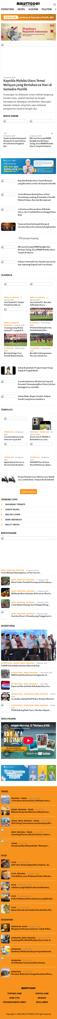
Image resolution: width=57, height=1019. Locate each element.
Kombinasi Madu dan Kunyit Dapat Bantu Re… (31, 951)
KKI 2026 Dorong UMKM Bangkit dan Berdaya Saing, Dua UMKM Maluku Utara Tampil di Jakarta (41, 142)
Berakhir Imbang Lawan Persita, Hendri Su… (40, 354)
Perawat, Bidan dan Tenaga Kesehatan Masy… (32, 974)
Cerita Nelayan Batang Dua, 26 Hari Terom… (21, 573)
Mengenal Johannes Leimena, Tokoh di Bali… (31, 929)
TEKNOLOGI (9, 432)
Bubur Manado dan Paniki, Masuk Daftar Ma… (32, 910)
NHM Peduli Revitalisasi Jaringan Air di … (30, 675)
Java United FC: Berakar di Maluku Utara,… (40, 303)
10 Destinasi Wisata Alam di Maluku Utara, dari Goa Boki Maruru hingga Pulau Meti (37, 212)
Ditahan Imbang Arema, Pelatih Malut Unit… (41, 329)
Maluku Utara (12, 514)
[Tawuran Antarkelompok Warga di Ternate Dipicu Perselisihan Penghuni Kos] (15, 126)
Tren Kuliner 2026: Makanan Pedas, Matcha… (31, 876)
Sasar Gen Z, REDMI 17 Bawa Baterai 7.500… (40, 438)
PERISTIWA (11, 570)
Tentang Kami (14, 993)
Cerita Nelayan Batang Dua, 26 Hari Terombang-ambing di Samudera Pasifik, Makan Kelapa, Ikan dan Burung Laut (37, 197)
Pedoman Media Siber (14, 1002)
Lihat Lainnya (28, 491)
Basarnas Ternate (15, 504)
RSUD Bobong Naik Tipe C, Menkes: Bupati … (31, 710)
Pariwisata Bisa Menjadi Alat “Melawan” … (30, 846)
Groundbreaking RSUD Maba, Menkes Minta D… (33, 699)
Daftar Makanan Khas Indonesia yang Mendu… (32, 899)
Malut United (12, 524)
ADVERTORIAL (7, 663)
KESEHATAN (28, 694)
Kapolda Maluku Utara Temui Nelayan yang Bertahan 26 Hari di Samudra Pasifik (27, 85)
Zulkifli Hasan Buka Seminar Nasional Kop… (21, 666)
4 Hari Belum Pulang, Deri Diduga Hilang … (30, 605)
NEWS (6, 297)
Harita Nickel (12, 509)
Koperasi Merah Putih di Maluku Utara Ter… (31, 686)
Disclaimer (42, 1002)
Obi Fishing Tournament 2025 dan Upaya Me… (31, 823)
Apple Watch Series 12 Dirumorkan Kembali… (14, 463)
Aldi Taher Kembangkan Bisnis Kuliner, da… (30, 865)
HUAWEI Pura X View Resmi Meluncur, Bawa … (41, 463)
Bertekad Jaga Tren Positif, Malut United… (14, 354)
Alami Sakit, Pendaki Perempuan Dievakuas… (32, 582)
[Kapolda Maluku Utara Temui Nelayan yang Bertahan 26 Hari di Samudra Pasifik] (28, 58)
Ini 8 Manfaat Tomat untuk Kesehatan (28, 963)
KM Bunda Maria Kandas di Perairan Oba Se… (31, 593)
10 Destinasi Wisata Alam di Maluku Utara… (31, 801)
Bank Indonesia (13, 519)
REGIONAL (8, 325)
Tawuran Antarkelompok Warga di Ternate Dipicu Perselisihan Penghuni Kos (14, 142)
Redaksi (42, 997)
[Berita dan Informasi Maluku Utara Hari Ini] (28, 4)
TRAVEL (24, 798)
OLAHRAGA (14, 297)
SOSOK (25, 926)
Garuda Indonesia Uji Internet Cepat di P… (14, 438)
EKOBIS (17, 663)
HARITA (14, 821)
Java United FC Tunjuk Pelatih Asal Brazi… (14, 303)
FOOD (13, 862)
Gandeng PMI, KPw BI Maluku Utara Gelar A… (31, 940)
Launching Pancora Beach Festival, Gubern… (31, 834)
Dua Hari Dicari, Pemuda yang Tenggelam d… (31, 616)
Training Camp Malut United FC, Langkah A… (14, 329)
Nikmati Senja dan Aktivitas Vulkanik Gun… (30, 812)
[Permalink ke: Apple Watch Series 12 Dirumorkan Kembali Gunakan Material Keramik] (15, 448)
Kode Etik (14, 997)
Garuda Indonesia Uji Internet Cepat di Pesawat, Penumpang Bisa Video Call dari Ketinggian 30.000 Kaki (37, 384)
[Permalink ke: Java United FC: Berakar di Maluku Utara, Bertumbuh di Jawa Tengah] (41, 288)
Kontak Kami (42, 993)
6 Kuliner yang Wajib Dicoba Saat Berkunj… (30, 887)
